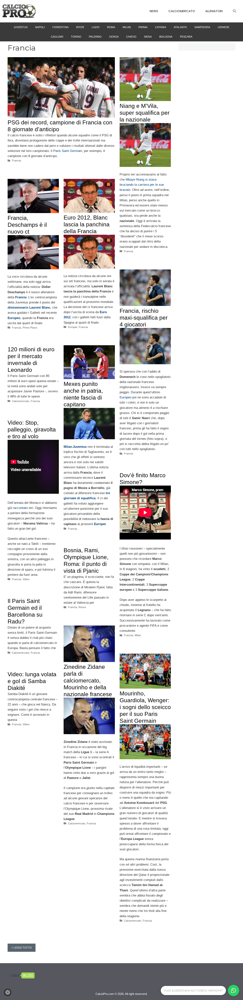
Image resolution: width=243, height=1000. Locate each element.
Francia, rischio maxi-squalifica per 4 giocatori (144, 318)
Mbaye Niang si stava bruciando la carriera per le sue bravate (142, 185)
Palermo (95, 36)
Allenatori (214, 11)
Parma (143, 27)
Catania (160, 27)
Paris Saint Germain (67, 151)
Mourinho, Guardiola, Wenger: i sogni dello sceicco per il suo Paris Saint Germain (145, 707)
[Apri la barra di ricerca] (234, 11)
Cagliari (57, 36)
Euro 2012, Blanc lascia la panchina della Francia (87, 224)
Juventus (21, 27)
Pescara (186, 36)
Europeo (125, 397)
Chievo (131, 36)
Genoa (114, 36)
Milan (127, 27)
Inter (80, 27)
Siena (148, 36)
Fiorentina (60, 27)
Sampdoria (202, 27)
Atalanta (180, 27)
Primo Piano (30, 327)
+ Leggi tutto (21, 947)
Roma (111, 27)
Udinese (223, 27)
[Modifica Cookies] (7, 992)
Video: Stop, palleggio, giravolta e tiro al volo (32, 429)
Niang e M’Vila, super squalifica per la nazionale (145, 113)
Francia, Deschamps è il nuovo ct (27, 225)
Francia (16, 160)
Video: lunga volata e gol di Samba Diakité (32, 681)
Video (26, 579)
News (154, 11)
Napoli (40, 27)
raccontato (20, 508)
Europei (72, 327)
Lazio (95, 27)
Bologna (165, 36)
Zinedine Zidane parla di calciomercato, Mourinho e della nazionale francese (88, 680)
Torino (76, 36)
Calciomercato (181, 11)
